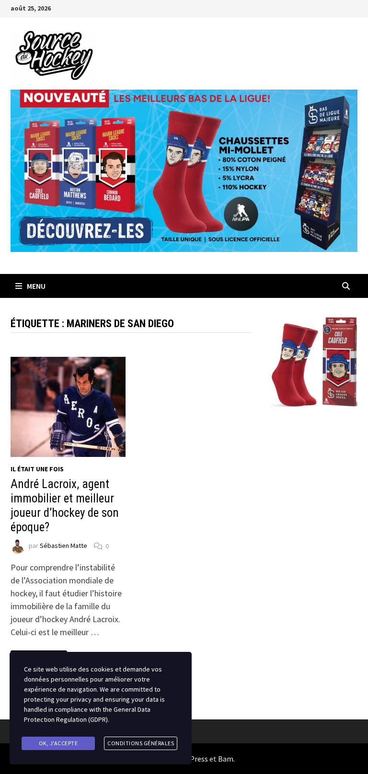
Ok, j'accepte (58, 743)
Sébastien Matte (63, 546)
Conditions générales (140, 743)
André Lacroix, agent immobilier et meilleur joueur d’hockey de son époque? (65, 505)
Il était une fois (37, 469)
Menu (36, 286)
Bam (225, 758)
